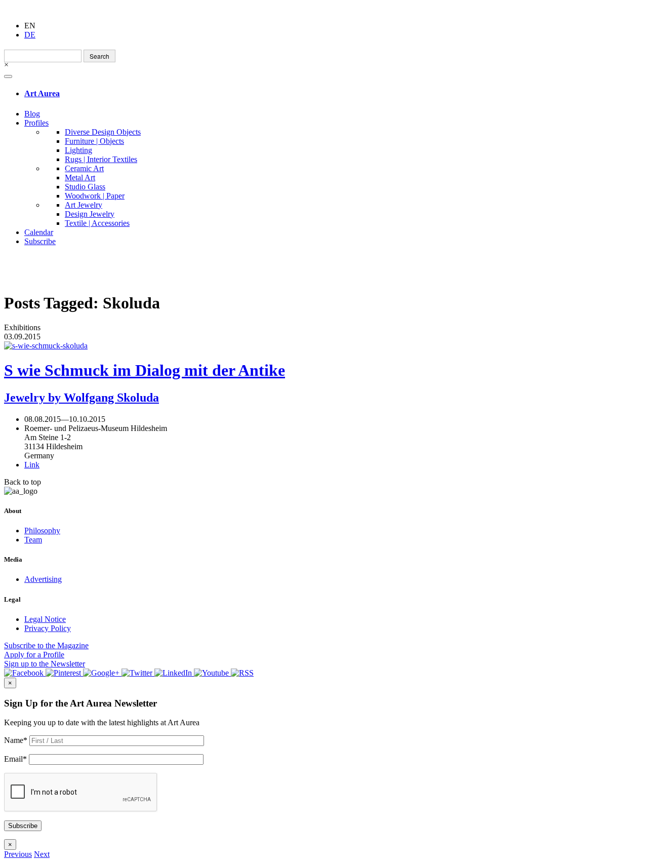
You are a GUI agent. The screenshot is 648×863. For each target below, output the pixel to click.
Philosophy (42, 530)
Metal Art (80, 177)
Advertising (43, 579)
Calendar (38, 232)
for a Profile (34, 654)
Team (33, 539)
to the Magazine (46, 645)
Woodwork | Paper (95, 195)
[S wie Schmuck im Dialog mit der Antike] (324, 345)
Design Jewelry (89, 214)
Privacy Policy (47, 628)
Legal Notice (45, 619)
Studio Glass (85, 186)
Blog (32, 113)
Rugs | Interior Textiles (101, 159)
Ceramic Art (84, 168)
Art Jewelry (83, 205)
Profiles (36, 123)
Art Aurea (42, 93)
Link (31, 464)
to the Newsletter (44, 663)
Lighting (78, 150)
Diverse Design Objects (103, 132)
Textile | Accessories (97, 223)
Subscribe (40, 241)
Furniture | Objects (94, 141)
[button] (18, 854)
